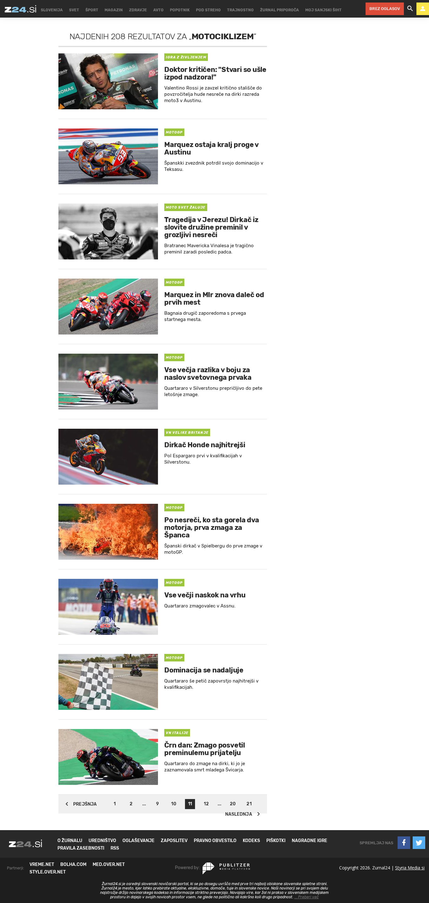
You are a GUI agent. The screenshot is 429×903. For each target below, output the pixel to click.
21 (249, 804)
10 (173, 804)
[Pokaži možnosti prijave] (422, 9)
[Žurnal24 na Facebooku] (404, 842)
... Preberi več (306, 897)
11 (190, 804)
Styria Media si (410, 868)
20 (233, 804)
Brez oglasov (384, 8)
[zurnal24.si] (20, 9)
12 (206, 804)
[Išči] (410, 9)
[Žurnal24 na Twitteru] (419, 842)
